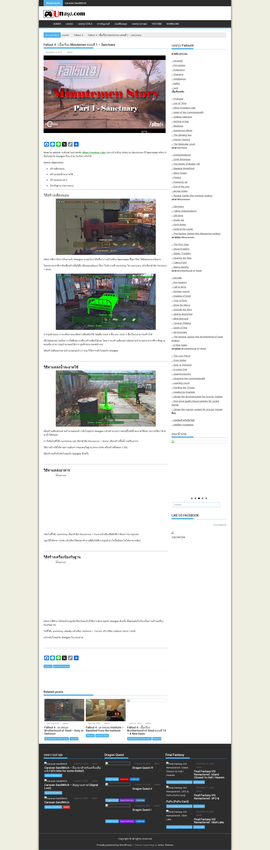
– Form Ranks (179, 224)
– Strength (177, 60)
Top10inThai (178, 536)
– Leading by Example (183, 392)
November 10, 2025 (205, 811)
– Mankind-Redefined (183, 168)
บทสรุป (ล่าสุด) (139, 24)
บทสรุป (69, 24)
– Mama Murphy (180, 266)
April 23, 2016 (94, 723)
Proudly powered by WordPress (114, 844)
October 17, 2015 (142, 784)
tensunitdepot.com (219, 525)
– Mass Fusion (179, 172)
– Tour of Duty (179, 300)
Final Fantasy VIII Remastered (179, 782)
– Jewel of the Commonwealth (188, 112)
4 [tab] (202, 498)
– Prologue (177, 98)
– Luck (175, 87)
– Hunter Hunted (181, 139)
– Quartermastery (181, 373)
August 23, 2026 (80, 763)
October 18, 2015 (142, 763)
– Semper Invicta (181, 291)
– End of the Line (181, 186)
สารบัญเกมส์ (103, 24)
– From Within (179, 360)
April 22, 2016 (135, 723)
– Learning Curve (181, 382)
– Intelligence (179, 78)
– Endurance (178, 69)
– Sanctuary (178, 206)
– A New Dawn (179, 344)
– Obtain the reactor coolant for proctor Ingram (197, 409)
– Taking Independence (184, 210)
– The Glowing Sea (181, 134)
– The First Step (180, 244)
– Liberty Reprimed (182, 314)
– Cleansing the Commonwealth (188, 378)
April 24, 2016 (52, 723)
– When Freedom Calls (183, 107)
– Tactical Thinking (181, 323)
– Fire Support (179, 282)
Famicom (124, 779)
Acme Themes (165, 844)
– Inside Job (178, 219)
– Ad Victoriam (179, 332)
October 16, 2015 (142, 805)
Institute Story (102, 735)
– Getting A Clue (180, 121)
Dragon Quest (112, 779)
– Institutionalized (181, 154)
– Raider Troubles (181, 253)
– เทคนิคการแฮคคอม (182, 424)
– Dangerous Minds (182, 130)
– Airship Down (180, 191)
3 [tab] (199, 498)
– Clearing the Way (182, 257)
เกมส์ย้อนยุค (121, 24)
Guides (57, 24)
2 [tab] (195, 498)
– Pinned (176, 177)
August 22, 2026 (80, 781)
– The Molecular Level (183, 143)
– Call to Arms (179, 286)
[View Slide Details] (199, 467)
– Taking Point (179, 262)
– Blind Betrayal (180, 318)
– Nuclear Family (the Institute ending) (192, 195)
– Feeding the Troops (183, 387)
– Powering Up (180, 181)
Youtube (157, 24)
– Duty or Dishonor (182, 364)
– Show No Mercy (181, 304)
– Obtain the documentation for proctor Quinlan (197, 396)
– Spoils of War (180, 327)
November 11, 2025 (205, 787)
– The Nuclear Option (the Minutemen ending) (196, 233)
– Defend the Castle (182, 229)
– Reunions (177, 125)
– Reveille (177, 277)
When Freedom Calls (93, 152)
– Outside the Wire (182, 309)
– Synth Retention (181, 159)
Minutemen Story (61, 666)
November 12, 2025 (205, 763)
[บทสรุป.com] (46, 23)
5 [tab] (206, 498)
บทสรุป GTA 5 (85, 24)
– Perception (178, 65)
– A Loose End (179, 369)
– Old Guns (177, 215)
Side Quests (199, 782)
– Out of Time (179, 103)
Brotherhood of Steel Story (56, 738)
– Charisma (177, 74)
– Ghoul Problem (180, 248)
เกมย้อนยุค (135, 779)
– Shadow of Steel (181, 295)
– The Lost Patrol (181, 355)
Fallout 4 (48, 666)
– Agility (176, 83)
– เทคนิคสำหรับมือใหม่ (183, 420)
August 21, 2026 (80, 798)
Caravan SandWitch (75, 3)
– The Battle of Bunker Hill (186, 163)
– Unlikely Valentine (182, 116)
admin (70, 52)
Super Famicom (127, 800)
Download (173, 24)
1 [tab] (192, 498)
